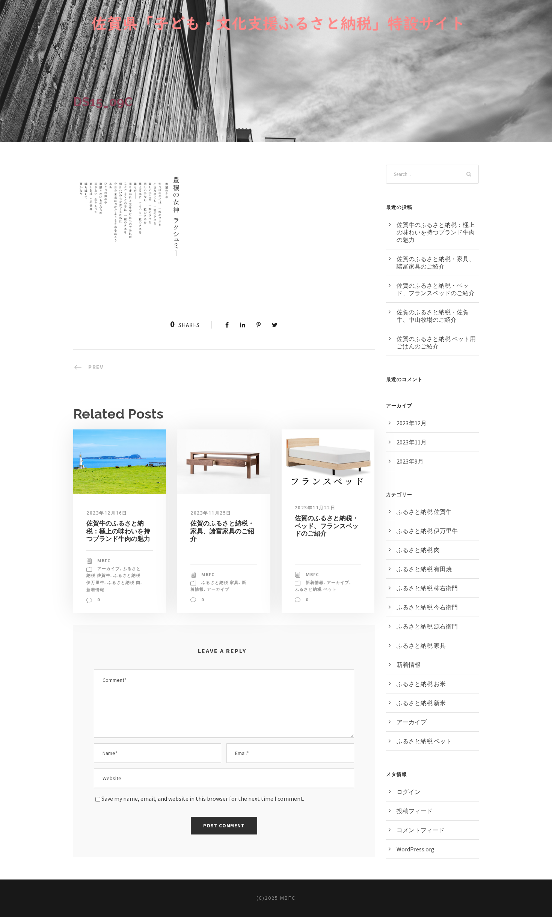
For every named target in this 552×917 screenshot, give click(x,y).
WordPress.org (415, 849)
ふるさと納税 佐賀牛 (424, 511)
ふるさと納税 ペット (316, 589)
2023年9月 (410, 461)
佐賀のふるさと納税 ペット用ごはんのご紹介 (436, 342)
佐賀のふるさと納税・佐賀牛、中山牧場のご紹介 (433, 315)
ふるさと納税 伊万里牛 (427, 530)
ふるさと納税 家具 (220, 582)
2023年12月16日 (106, 513)
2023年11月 (412, 442)
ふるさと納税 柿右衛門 (427, 588)
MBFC (103, 560)
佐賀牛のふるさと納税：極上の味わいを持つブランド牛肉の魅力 (118, 530)
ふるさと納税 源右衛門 (427, 626)
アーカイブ (108, 568)
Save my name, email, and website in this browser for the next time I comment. (202, 798)
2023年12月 (412, 423)
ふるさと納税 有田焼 (424, 569)
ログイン (409, 791)
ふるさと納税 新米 (421, 703)
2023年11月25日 (210, 513)
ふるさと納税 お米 (421, 683)
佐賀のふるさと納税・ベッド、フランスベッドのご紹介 (327, 525)
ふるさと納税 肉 (123, 582)
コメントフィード (421, 830)
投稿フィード (415, 811)
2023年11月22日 (315, 507)
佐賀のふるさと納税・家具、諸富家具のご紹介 (222, 530)
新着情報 (95, 589)
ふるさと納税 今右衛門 (427, 607)
